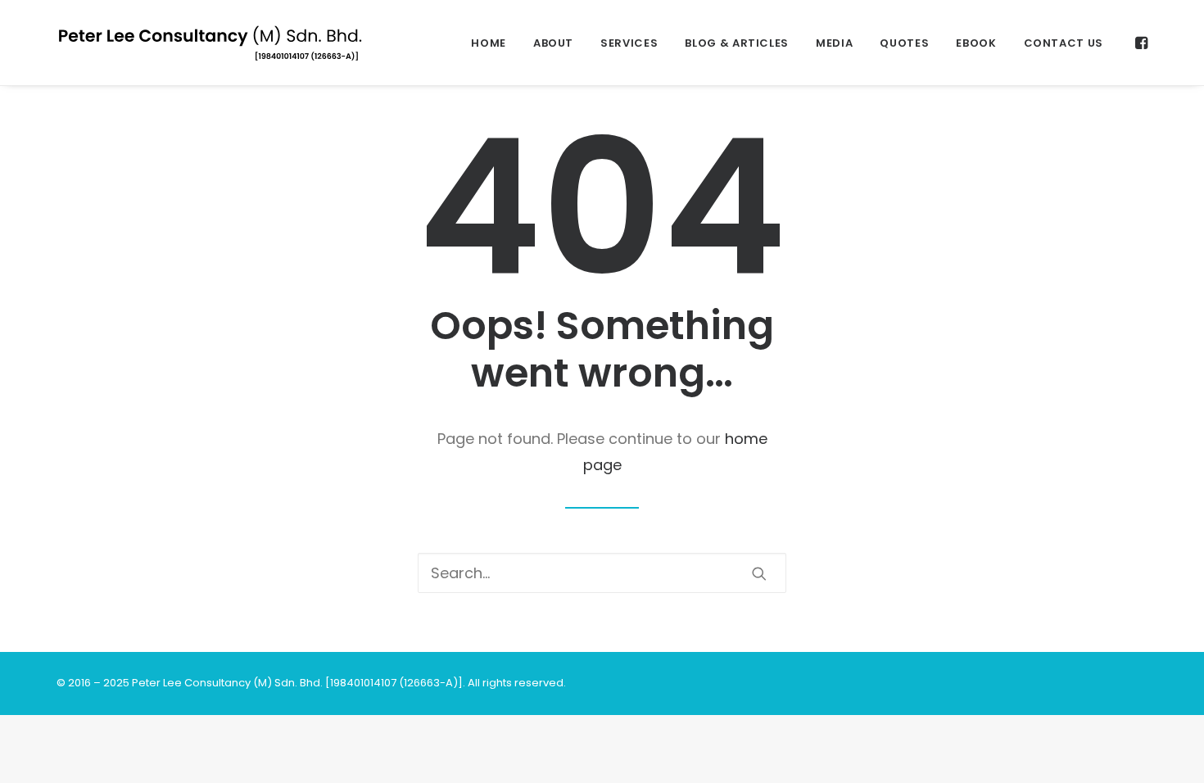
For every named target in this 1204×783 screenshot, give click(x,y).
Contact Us (1064, 43)
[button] (1140, 42)
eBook (976, 43)
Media (834, 43)
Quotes (904, 43)
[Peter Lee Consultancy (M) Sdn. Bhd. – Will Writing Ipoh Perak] (210, 42)
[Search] (602, 573)
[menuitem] (488, 42)
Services (629, 43)
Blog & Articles (737, 43)
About (553, 43)
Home (488, 43)
